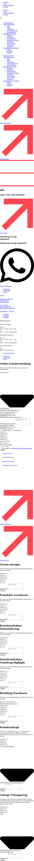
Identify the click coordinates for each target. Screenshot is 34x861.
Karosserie (10, 46)
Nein (7, 446)
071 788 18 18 (4, 305)
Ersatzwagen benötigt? (6, 445)
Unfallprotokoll (6, 430)
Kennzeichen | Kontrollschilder (8, 410)
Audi (8, 26)
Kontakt (5, 7)
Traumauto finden (8, 23)
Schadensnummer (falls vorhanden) (10, 417)
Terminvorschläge (5, 852)
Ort (1, 582)
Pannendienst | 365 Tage (7, 311)
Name (2, 435)
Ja (3, 446)
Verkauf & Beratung (9, 24)
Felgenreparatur (11, 38)
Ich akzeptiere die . (17, 448)
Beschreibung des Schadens (8, 423)
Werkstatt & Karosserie (9, 34)
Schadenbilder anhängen (7, 425)
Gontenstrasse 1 (4, 300)
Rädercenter (10, 37)
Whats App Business (5, 307)
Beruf (1, 814)
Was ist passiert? (4, 372)
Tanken (9, 49)
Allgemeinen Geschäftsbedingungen (22, 448)
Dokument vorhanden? (6, 428)
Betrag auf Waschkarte (6, 702)
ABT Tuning (10, 45)
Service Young (11, 43)
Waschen (9, 52)
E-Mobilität (10, 41)
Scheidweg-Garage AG (6, 299)
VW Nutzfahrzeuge (12, 30)
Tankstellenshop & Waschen (11, 48)
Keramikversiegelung (13, 40)
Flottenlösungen (11, 32)
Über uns (6, 2)
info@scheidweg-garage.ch (7, 308)
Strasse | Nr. (3, 441)
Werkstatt (9, 35)
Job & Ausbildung (8, 5)
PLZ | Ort (3, 443)
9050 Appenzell (4, 302)
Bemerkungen (4, 589)
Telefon (2, 439)
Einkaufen (10, 51)
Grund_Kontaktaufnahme (7, 746)
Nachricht (3, 789)
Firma (2, 432)
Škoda (8, 27)
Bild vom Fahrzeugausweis (7, 414)
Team (5, 3)
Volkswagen (10, 29)
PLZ (1, 580)
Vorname (2, 434)
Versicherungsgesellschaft (7, 412)
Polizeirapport (17, 430)
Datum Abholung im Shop (7, 703)
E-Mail (2, 437)
